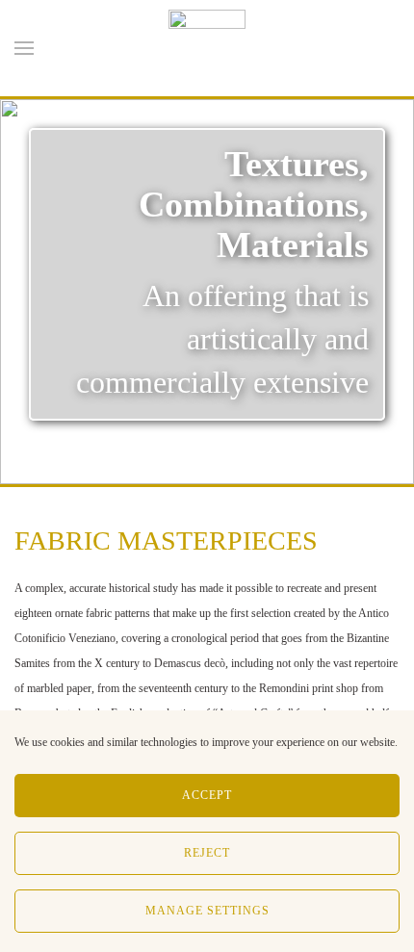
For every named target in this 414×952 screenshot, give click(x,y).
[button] (24, 48)
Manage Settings (207, 910)
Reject (207, 853)
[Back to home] (207, 48)
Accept (207, 795)
